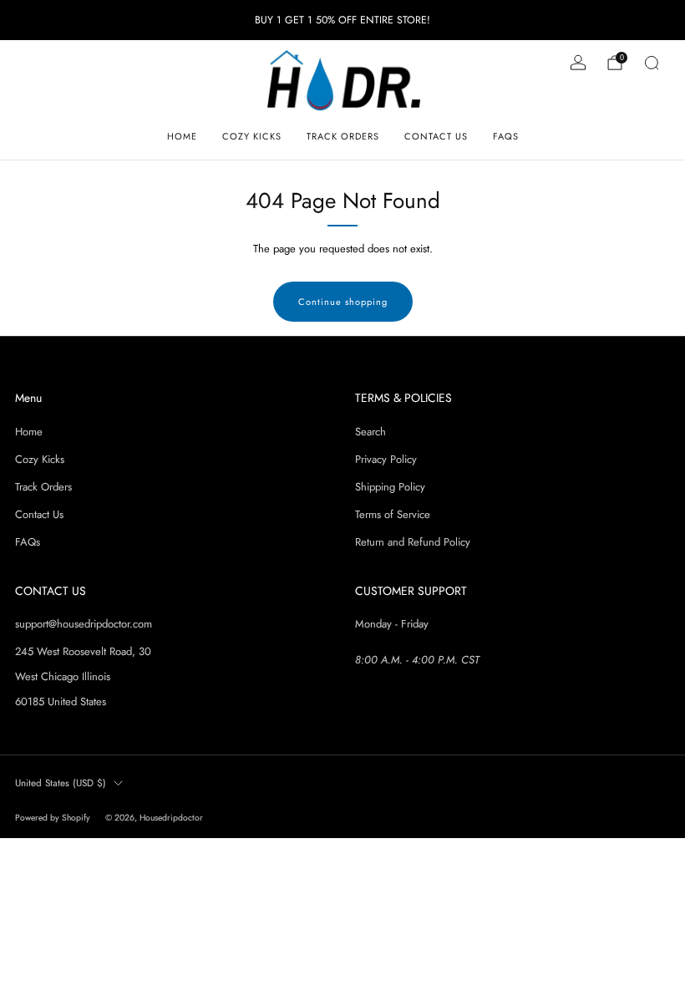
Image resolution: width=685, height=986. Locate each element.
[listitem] (342, 20)
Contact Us (436, 136)
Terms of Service (392, 514)
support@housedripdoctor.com (83, 624)
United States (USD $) (60, 782)
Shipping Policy (390, 487)
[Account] (578, 62)
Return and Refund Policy (412, 542)
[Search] (651, 62)
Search (370, 432)
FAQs (506, 136)
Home (182, 136)
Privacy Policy (386, 459)
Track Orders (343, 136)
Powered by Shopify (52, 817)
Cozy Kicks (252, 136)
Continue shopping (343, 301)
